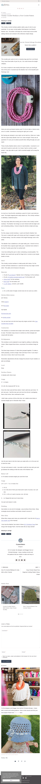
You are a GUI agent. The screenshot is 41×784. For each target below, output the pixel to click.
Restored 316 (27, 780)
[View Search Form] (39, 1)
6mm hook (6, 281)
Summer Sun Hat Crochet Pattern (9, 754)
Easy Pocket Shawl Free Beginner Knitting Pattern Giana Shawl (31, 571)
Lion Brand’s (12, 275)
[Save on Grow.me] (13, 23)
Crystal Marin (4, 17)
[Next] (38, 599)
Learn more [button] (8, 777)
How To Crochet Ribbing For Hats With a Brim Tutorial (10, 570)
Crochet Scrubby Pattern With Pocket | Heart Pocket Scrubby (9, 608)
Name (4, 652)
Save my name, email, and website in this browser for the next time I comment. (20, 657)
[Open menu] (39, 5)
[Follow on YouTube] (15, 761)
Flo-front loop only (6, 313)
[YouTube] (21, 8)
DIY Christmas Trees (29, 524)
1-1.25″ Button (7, 283)
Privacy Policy (29, 776)
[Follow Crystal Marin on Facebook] (16, 560)
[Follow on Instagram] (25, 761)
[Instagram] (19, 8)
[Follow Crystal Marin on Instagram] (19, 560)
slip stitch (6, 305)
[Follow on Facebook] (21, 761)
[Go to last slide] (3, 599)
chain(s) (6, 301)
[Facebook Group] (26, 778)
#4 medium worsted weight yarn (16, 277)
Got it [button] (11, 780)
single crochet (6, 317)
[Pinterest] (23, 8)
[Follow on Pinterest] (18, 761)
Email (24, 652)
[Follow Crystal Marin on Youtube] (22, 560)
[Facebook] (18, 8)
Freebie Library (6, 1)
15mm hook (7, 279)
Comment (5, 630)
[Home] (1, 12)
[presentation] (10, 595)
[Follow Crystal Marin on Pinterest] (24, 560)
